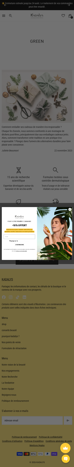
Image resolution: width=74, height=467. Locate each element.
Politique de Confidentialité (21, 251)
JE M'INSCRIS (19, 244)
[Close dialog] (69, 209)
